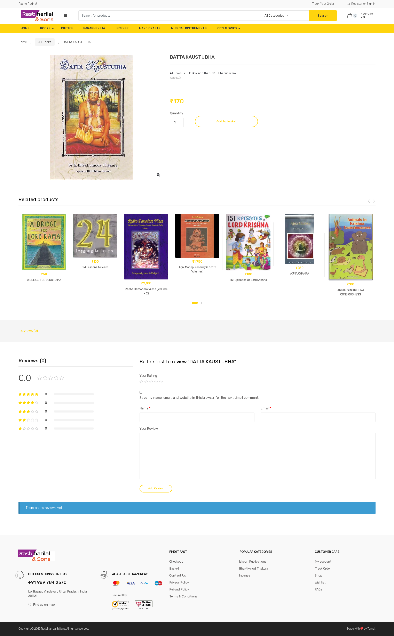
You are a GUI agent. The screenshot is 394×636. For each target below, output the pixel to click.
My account (323, 561)
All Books (44, 42)
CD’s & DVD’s (227, 28)
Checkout (176, 561)
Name (145, 408)
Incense (122, 28)
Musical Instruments (189, 28)
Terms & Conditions (183, 596)
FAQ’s (319, 589)
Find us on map (44, 604)
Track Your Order (323, 4)
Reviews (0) (29, 331)
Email (266, 408)
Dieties (67, 28)
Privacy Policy (179, 582)
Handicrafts (149, 28)
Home (25, 28)
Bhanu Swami (227, 73)
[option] (91, 117)
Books (45, 28)
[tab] (29, 331)
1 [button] (195, 303)
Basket (174, 568)
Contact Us (177, 575)
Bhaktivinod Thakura (201, 73)
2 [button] (201, 303)
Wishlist (320, 582)
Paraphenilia (94, 28)
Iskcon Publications (253, 561)
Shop (318, 575)
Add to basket (226, 121)
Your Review (149, 429)
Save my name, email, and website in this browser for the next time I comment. (199, 398)
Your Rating (148, 376)
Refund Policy (179, 589)
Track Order (323, 568)
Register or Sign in (363, 4)
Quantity (176, 113)
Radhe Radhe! (27, 4)
